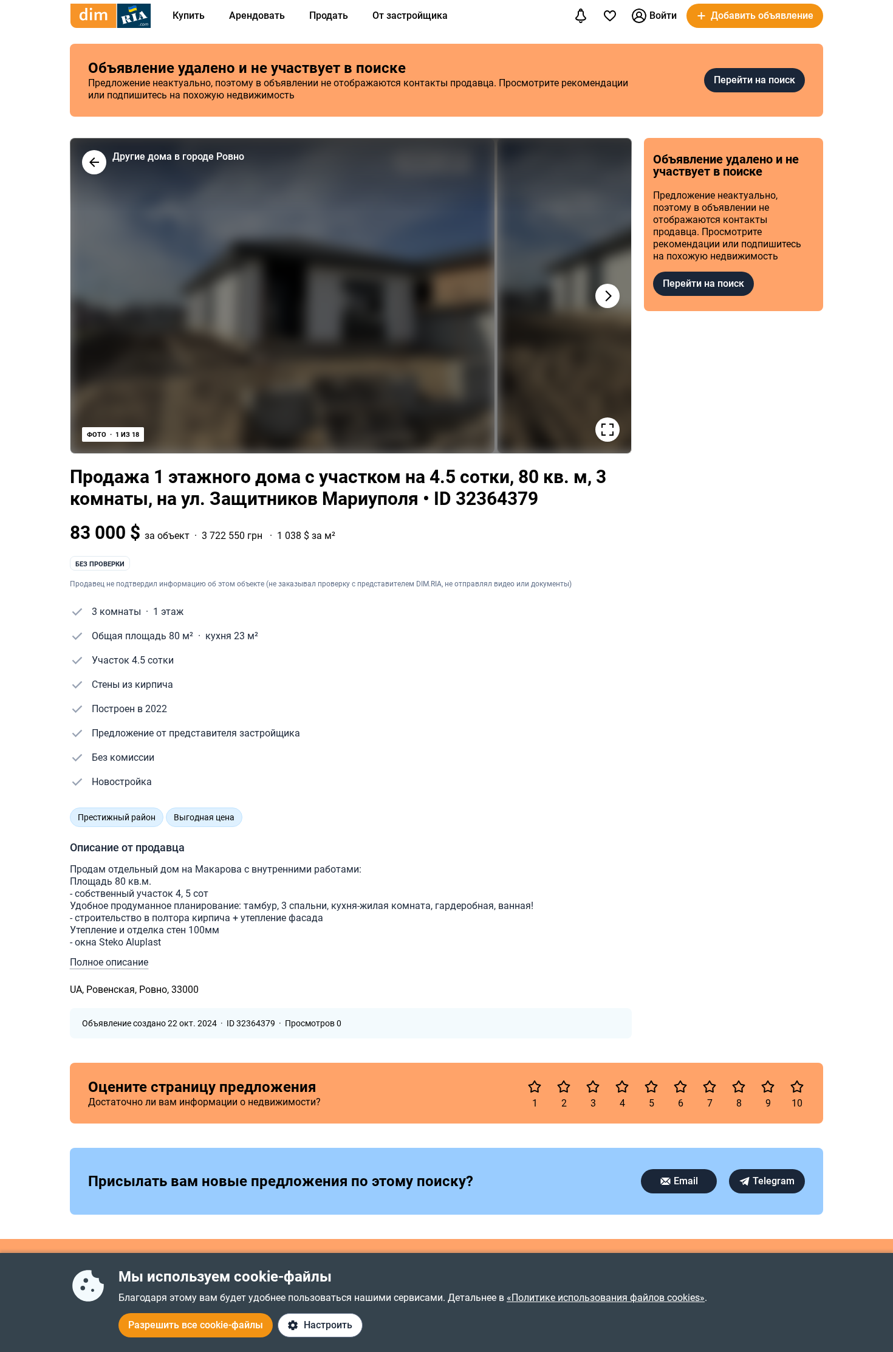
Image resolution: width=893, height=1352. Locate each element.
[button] (754, 16)
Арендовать (257, 15)
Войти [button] (663, 15)
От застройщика (410, 15)
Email (686, 1181)
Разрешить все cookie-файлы (195, 1325)
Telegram (774, 1181)
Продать (328, 15)
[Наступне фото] (607, 296)
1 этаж (168, 611)
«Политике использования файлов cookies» (606, 1297)
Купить (189, 15)
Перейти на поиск (754, 80)
